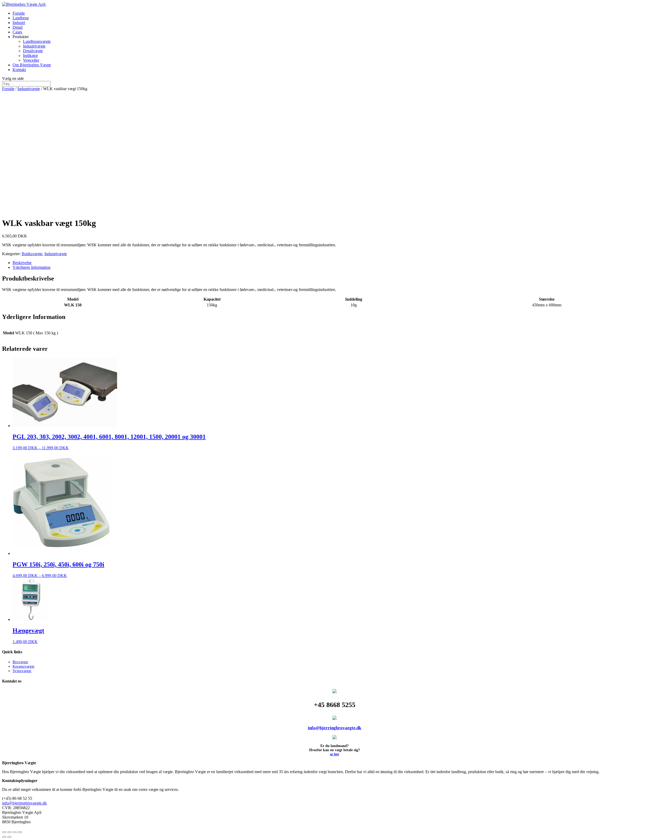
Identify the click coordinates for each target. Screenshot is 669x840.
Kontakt (19, 69)
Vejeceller (31, 60)
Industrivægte (34, 46)
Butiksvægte (32, 254)
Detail (17, 27)
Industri (19, 22)
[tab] (340, 262)
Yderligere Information (31, 267)
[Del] (9, 832)
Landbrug (21, 18)
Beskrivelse (22, 262)
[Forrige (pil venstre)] (4, 837)
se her (334, 754)
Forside (19, 13)
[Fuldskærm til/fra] (15, 832)
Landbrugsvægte (37, 41)
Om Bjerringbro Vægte (32, 65)
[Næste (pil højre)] (9, 837)
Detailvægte (33, 51)
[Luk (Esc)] (4, 832)
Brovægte (20, 662)
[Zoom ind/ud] (20, 832)
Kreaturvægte (23, 666)
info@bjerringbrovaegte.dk (334, 727)
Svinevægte (22, 671)
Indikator (30, 55)
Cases (17, 32)
